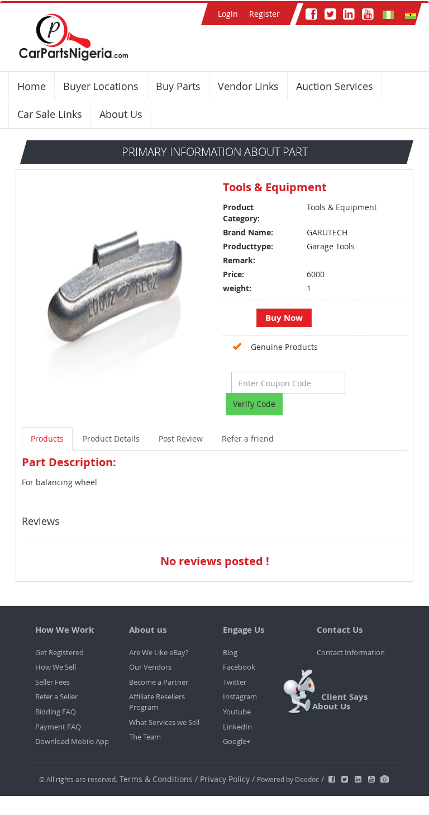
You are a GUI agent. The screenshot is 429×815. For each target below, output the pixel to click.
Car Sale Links (49, 114)
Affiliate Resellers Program (157, 701)
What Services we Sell (164, 722)
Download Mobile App (72, 741)
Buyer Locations (101, 86)
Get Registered (59, 652)
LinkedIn (237, 727)
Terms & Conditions (157, 779)
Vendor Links (248, 86)
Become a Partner (158, 682)
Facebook (239, 667)
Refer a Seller (56, 696)
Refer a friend (248, 438)
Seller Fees (52, 682)
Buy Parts (178, 86)
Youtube (237, 712)
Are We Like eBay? (159, 652)
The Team (145, 737)
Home (31, 86)
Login (228, 13)
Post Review (181, 438)
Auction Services (334, 86)
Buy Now (284, 318)
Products (47, 438)
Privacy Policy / (227, 779)
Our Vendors (150, 667)
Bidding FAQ (55, 712)
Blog (230, 652)
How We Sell (55, 667)
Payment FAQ (58, 727)
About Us (120, 114)
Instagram (240, 696)
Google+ (236, 741)
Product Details (111, 438)
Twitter (234, 682)
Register (264, 13)
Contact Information (351, 652)
